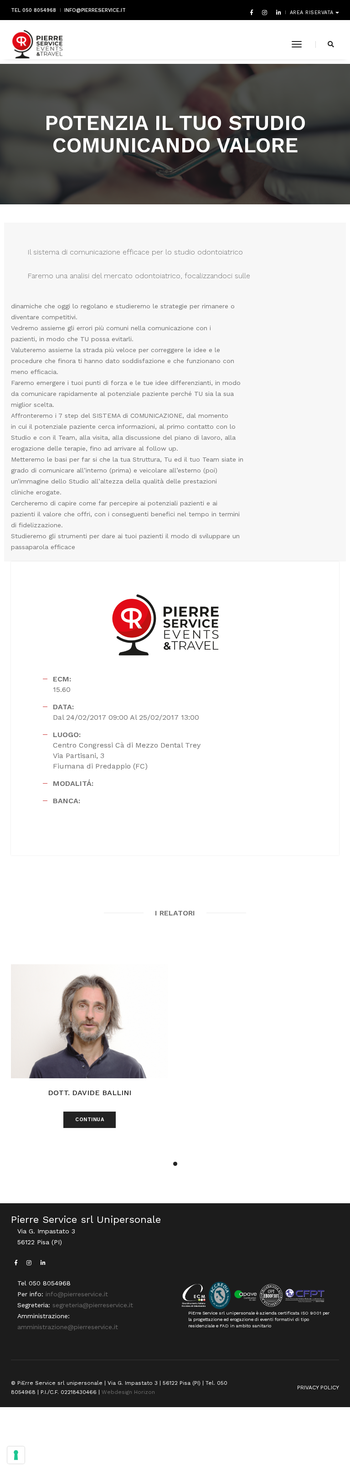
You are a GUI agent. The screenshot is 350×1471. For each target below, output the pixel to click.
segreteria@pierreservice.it (92, 1305)
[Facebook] (252, 12)
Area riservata (313, 13)
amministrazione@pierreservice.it (67, 1327)
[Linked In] (277, 12)
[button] (175, 1164)
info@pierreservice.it (95, 10)
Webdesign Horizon (128, 1392)
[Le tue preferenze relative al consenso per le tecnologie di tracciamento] (16, 1455)
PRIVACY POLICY (318, 1387)
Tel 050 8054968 (33, 10)
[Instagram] (264, 12)
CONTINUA (89, 1120)
